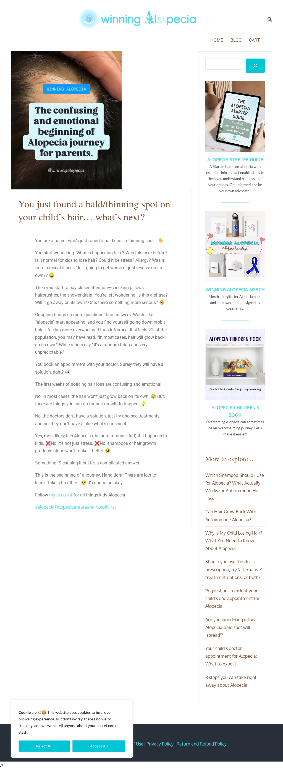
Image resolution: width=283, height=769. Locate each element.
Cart (254, 40)
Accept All (99, 746)
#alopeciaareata (70, 507)
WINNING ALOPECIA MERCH (235, 289)
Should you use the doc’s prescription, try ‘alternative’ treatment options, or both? (233, 569)
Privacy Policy (160, 744)
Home (216, 40)
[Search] (270, 19)
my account (60, 495)
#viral (110, 507)
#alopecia (44, 507)
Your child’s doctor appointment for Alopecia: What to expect (231, 656)
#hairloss (96, 507)
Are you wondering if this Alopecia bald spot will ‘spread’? (230, 627)
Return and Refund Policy (202, 744)
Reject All (44, 746)
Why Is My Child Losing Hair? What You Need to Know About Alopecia (233, 540)
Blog (236, 40)
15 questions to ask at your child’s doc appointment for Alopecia (232, 598)
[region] (72, 729)
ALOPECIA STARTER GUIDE (235, 159)
